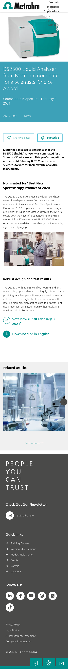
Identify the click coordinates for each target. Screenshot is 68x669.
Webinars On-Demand (23, 549)
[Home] (21, 8)
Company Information (18, 641)
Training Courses (20, 543)
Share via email (21, 137)
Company (53, 24)
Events (14, 560)
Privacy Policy (13, 624)
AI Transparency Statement (20, 635)
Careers (15, 566)
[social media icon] (10, 596)
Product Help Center (22, 555)
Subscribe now (25, 515)
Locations (16, 571)
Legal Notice (12, 630)
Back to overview (34, 443)
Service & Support (49, 18)
